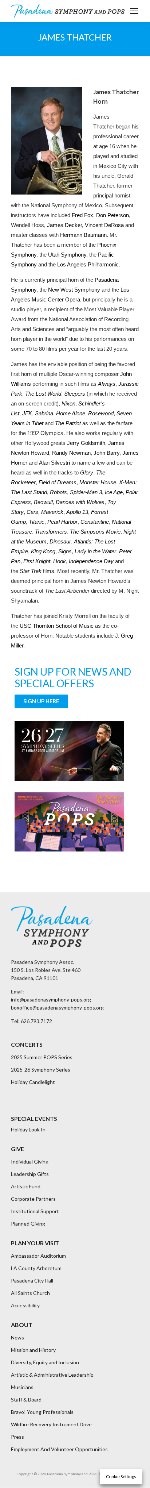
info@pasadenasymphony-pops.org (51, 999)
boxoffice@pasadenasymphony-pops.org (57, 1007)
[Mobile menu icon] (134, 11)
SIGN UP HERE (41, 701)
